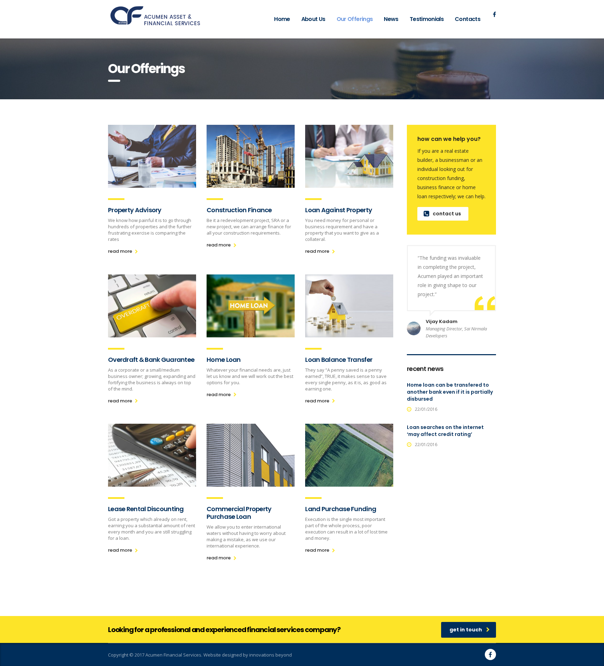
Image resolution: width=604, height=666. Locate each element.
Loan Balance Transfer (338, 359)
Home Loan (224, 359)
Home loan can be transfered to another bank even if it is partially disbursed (450, 391)
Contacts (467, 19)
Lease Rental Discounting (146, 508)
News (391, 19)
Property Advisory (134, 210)
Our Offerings (355, 19)
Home (282, 19)
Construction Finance (239, 210)
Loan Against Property (338, 210)
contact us (447, 213)
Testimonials (427, 19)
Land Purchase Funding (340, 508)
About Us (313, 19)
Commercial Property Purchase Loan (239, 512)
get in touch (466, 629)
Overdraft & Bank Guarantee (151, 359)
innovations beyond (270, 655)
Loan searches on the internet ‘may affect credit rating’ (445, 431)
